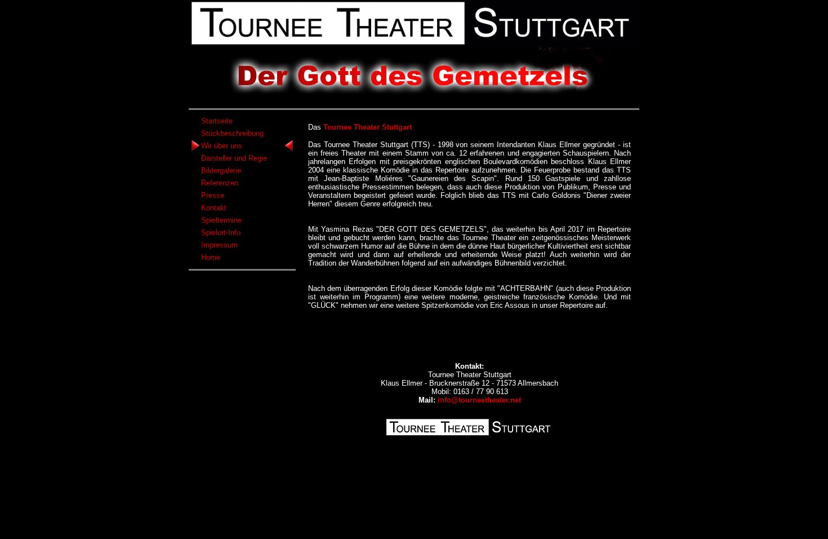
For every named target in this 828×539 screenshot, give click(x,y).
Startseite (217, 121)
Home (210, 257)
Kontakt (213, 208)
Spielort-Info (221, 232)
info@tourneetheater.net (479, 400)
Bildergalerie (221, 170)
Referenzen (219, 183)
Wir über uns (221, 146)
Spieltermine (221, 220)
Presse (212, 195)
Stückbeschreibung (232, 133)
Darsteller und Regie (234, 158)
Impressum (219, 245)
